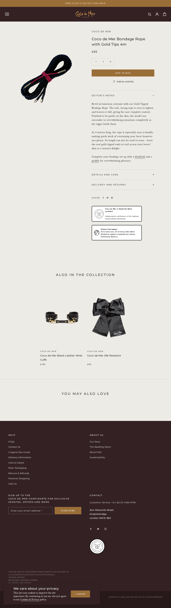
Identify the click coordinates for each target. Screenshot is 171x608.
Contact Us (14, 446)
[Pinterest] (112, 198)
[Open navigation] (7, 14)
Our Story (95, 441)
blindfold (140, 157)
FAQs (11, 441)
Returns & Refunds (18, 473)
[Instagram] (105, 528)
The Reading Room (100, 446)
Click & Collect (16, 462)
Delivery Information (19, 457)
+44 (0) (115, 502)
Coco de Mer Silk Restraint (104, 355)
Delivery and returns (109, 184)
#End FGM (95, 452)
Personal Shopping (19, 478)
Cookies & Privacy (29, 599)
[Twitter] (108, 198)
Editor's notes (103, 95)
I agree (80, 594)
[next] (160, 323)
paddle (95, 161)
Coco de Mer (48, 351)
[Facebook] (103, 198)
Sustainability (97, 457)
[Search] (149, 14)
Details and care (105, 174)
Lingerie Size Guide (19, 452)
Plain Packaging (17, 468)
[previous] (10, 323)
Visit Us (12, 483)
